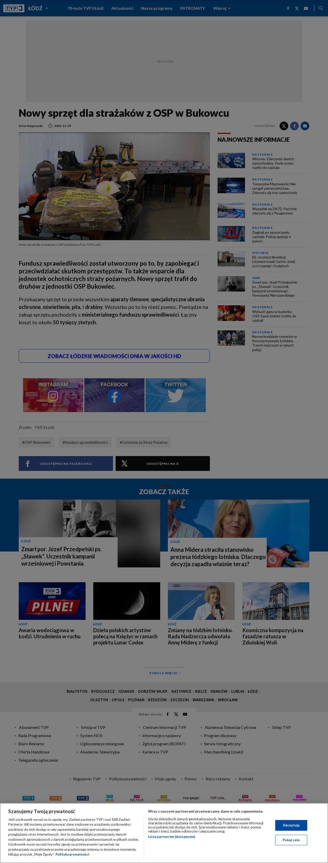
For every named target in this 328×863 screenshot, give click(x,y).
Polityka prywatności (72, 854)
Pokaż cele (291, 840)
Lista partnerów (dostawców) (171, 837)
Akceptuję (291, 825)
